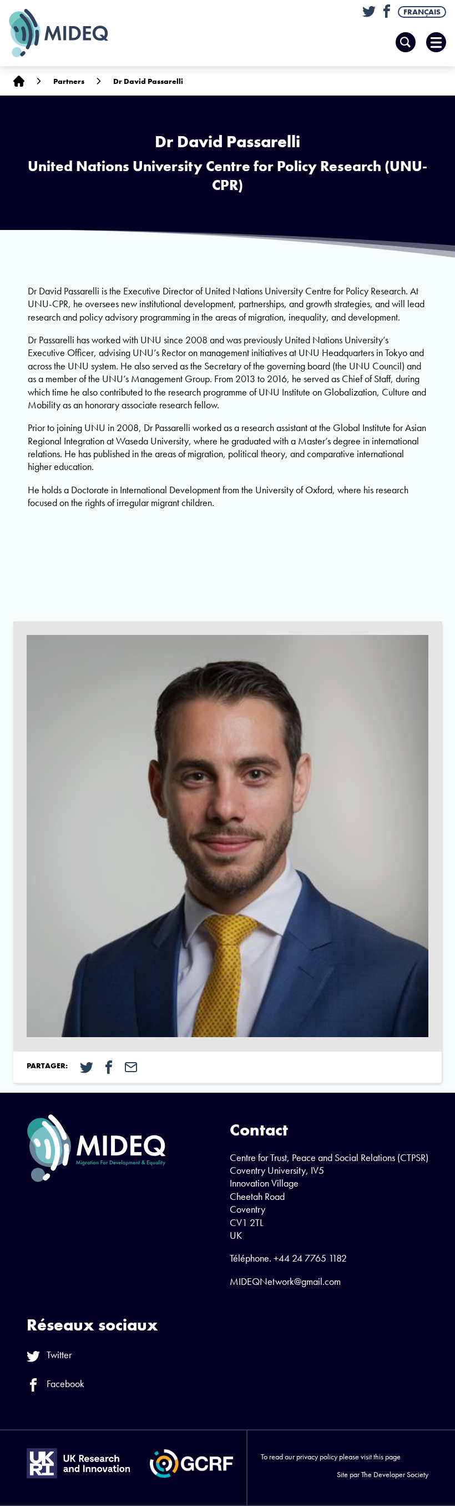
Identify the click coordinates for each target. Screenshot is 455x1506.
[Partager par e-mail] (131, 1066)
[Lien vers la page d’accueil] (18, 81)
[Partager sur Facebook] (108, 1066)
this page (387, 1457)
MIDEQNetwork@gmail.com (285, 1281)
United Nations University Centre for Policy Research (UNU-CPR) (227, 175)
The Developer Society (394, 1474)
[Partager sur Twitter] (86, 1066)
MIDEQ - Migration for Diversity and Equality (70, 33)
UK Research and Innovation (78, 1463)
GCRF (191, 1463)
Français (422, 12)
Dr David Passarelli (148, 81)
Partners (68, 81)
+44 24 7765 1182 (310, 1258)
